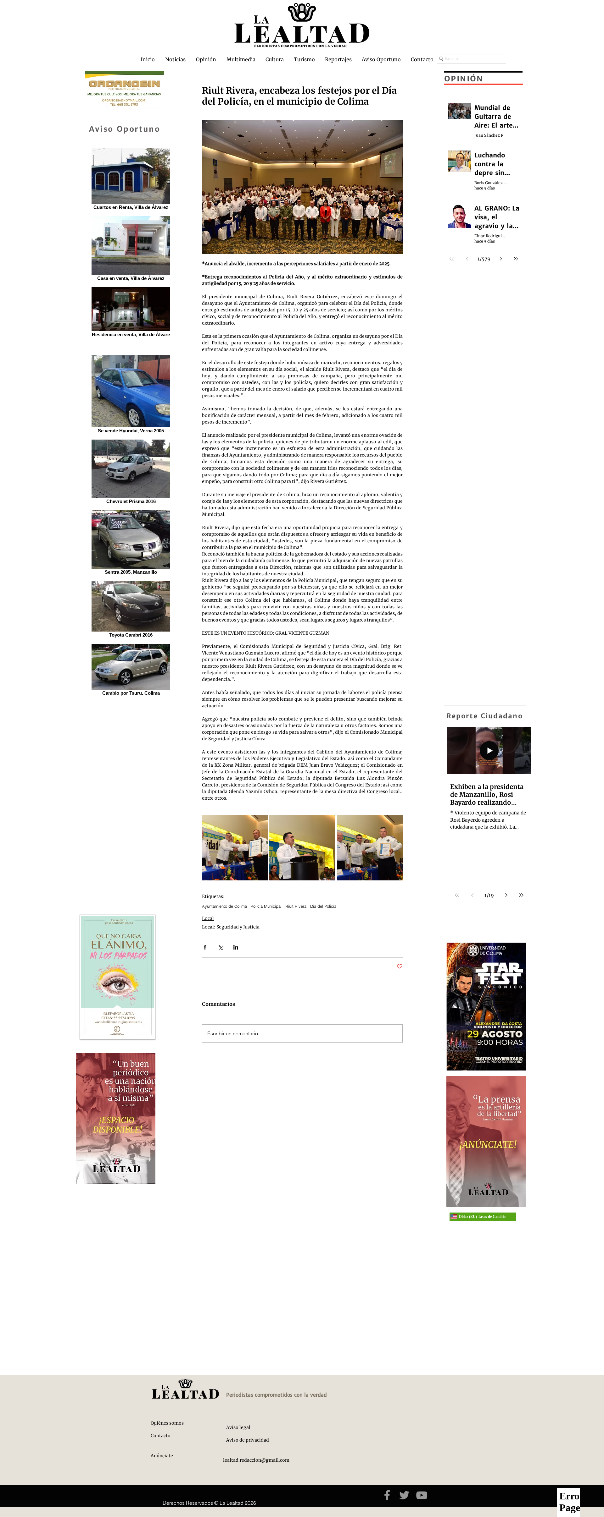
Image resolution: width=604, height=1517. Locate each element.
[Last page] (521, 895)
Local (208, 918)
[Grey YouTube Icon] (421, 1495)
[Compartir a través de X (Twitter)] (220, 947)
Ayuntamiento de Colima (224, 906)
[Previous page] (472, 895)
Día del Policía (323, 906)
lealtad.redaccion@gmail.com (256, 1460)
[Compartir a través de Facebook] (205, 947)
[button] (175, 59)
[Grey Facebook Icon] (387, 1495)
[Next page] (506, 895)
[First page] (457, 895)
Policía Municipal (266, 906)
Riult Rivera (295, 906)
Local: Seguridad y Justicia (231, 927)
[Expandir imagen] (235, 847)
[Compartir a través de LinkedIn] (236, 947)
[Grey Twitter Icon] (404, 1495)
